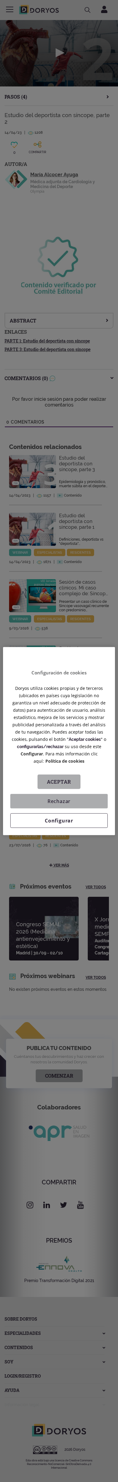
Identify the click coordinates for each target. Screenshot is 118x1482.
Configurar (59, 820)
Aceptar (59, 781)
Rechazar (59, 801)
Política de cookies (64, 761)
